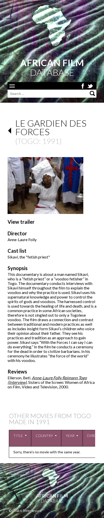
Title (18, 435)
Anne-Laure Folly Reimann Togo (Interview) (47, 380)
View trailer (21, 222)
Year (70, 435)
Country (44, 435)
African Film (52, 496)
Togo (28, 140)
